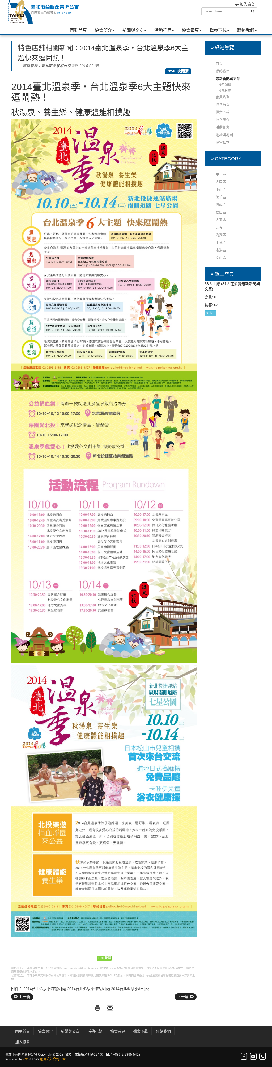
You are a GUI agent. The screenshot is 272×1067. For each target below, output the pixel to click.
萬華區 (221, 197)
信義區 (221, 205)
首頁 (219, 63)
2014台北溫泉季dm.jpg (130, 989)
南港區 (221, 250)
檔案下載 (218, 30)
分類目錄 (224, 90)
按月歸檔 (224, 85)
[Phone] (262, 1057)
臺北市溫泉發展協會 (58, 66)
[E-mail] (253, 1057)
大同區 (221, 182)
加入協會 (247, 4)
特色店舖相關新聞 (45, 48)
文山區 (221, 258)
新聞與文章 (133, 30)
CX (25, 1059)
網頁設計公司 (49, 1059)
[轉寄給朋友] (110, 1008)
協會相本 (223, 142)
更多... (210, 313)
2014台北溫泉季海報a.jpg (44, 989)
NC (64, 1059)
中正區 (221, 174)
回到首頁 (78, 30)
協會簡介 (103, 30)
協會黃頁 (190, 30)
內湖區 (221, 235)
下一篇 (183, 997)
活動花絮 (162, 30)
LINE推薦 (104, 958)
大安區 (221, 220)
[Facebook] (244, 1057)
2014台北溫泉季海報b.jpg (88, 989)
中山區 (221, 189)
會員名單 (223, 97)
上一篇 (24, 997)
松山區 (221, 212)
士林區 (221, 242)
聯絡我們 (245, 30)
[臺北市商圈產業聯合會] (43, 12)
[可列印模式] (98, 1008)
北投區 (221, 227)
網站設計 (75, 975)
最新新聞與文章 (228, 79)
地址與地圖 (224, 135)
